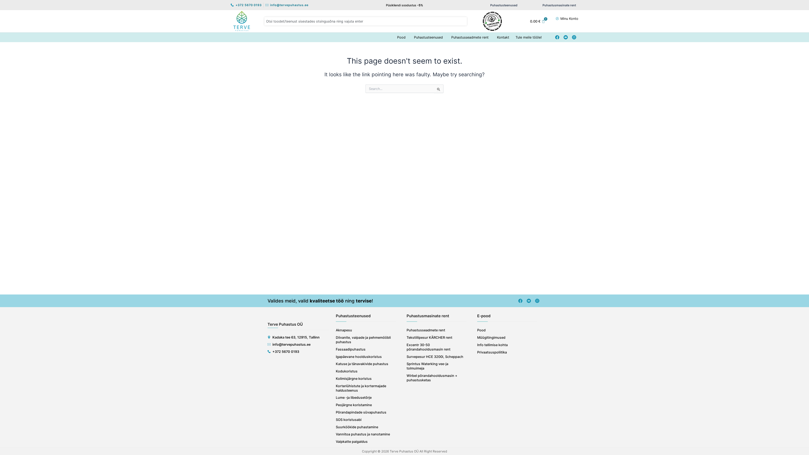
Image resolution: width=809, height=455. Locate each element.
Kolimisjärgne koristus (354, 378)
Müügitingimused (491, 337)
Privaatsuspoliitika (492, 352)
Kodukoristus (347, 371)
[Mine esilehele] (242, 21)
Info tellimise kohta (492, 345)
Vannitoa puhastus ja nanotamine (363, 434)
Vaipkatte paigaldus (352, 441)
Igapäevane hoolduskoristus (359, 357)
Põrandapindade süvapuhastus (361, 412)
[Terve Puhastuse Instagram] (574, 37)
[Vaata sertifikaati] (492, 21)
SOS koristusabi (349, 420)
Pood (401, 37)
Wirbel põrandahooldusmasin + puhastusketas (432, 377)
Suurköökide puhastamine (357, 427)
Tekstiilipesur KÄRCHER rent (429, 337)
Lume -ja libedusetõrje (354, 397)
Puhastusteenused (503, 5)
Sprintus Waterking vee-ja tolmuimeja (427, 366)
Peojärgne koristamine (354, 405)
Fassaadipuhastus (351, 349)
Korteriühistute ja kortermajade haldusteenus (361, 388)
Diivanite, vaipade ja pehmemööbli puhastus (363, 339)
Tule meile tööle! (529, 37)
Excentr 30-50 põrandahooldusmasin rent (428, 347)
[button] (402, 37)
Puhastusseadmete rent (470, 37)
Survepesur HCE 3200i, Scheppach (435, 357)
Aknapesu (344, 330)
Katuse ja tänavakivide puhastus (362, 364)
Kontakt (503, 37)
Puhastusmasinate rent (559, 5)
